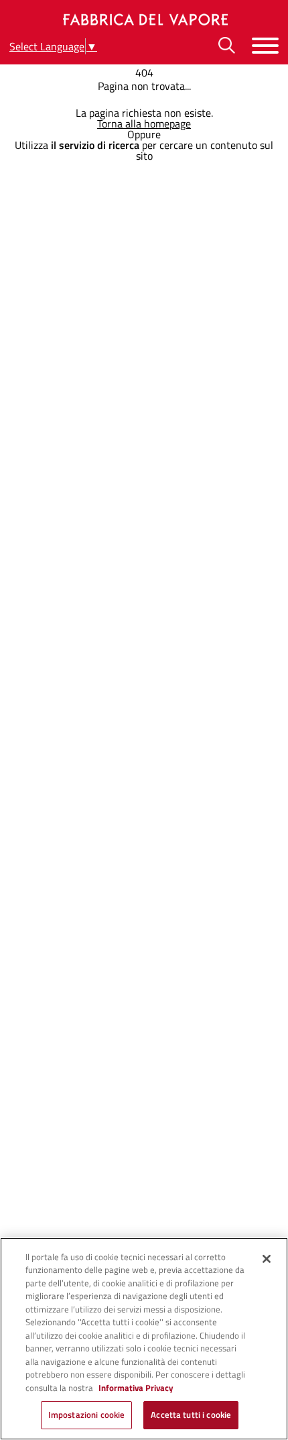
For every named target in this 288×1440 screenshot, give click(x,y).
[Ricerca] (226, 45)
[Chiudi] (266, 1259)
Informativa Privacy (135, 1387)
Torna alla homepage (144, 123)
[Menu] (265, 45)
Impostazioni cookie (86, 1414)
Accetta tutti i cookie (191, 1414)
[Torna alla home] (144, 19)
